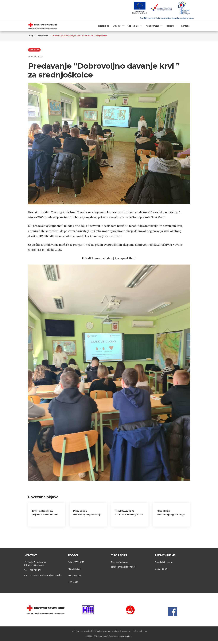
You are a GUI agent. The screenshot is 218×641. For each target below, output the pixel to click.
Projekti (170, 25)
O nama (116, 25)
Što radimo (133, 25)
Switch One (127, 636)
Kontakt (185, 25)
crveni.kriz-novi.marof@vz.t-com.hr (45, 575)
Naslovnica (103, 25)
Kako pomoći (152, 25)
